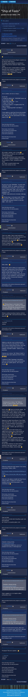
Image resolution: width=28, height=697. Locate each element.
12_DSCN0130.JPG (8, 321)
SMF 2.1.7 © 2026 (10, 693)
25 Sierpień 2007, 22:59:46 (7, 393)
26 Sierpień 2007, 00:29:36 (7, 463)
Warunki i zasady (13, 690)
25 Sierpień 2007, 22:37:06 (7, 339)
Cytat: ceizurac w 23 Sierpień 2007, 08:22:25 (13, 300)
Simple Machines (17, 693)
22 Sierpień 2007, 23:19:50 (7, 90)
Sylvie (22, 28)
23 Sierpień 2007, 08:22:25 (7, 181)
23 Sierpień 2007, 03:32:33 (7, 149)
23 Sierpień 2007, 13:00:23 (7, 232)
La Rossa (9, 256)
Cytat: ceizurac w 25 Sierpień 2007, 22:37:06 (13, 398)
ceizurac (8, 85)
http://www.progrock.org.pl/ (8, 543)
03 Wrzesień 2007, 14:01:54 (7, 577)
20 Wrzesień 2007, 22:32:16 (8, 647)
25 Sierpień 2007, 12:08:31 (8, 295)
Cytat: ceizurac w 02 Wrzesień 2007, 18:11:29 (13, 580)
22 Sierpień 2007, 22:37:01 (8, 56)
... (14, 43)
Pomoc (8, 690)
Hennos (8, 50)
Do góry (3, 679)
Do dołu (3, 43)
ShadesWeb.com (17, 695)
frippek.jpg (6, 655)
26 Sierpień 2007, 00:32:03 (7, 514)
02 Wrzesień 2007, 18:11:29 (7, 538)
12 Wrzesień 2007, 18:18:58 (7, 611)
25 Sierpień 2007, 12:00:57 (7, 261)
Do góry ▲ (19, 690)
